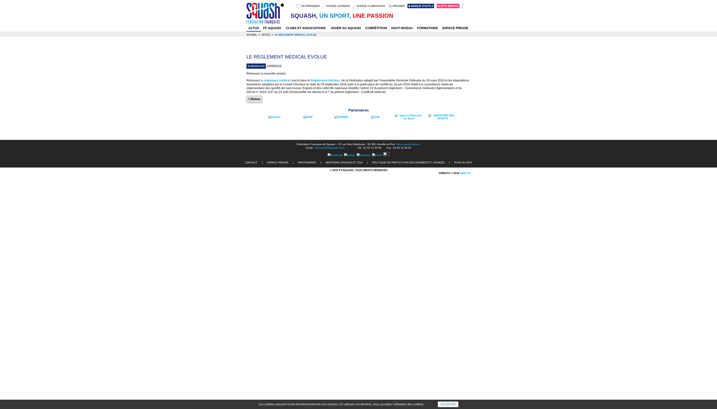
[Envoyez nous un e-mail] (377, 155)
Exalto (465, 173)
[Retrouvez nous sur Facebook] (335, 155)
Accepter (448, 404)
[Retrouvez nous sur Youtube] (363, 155)
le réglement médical (275, 80)
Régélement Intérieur (325, 80)
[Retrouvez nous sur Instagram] (386, 155)
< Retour (254, 99)
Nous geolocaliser (408, 144)
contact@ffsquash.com (330, 147)
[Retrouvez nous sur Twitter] (349, 155)
